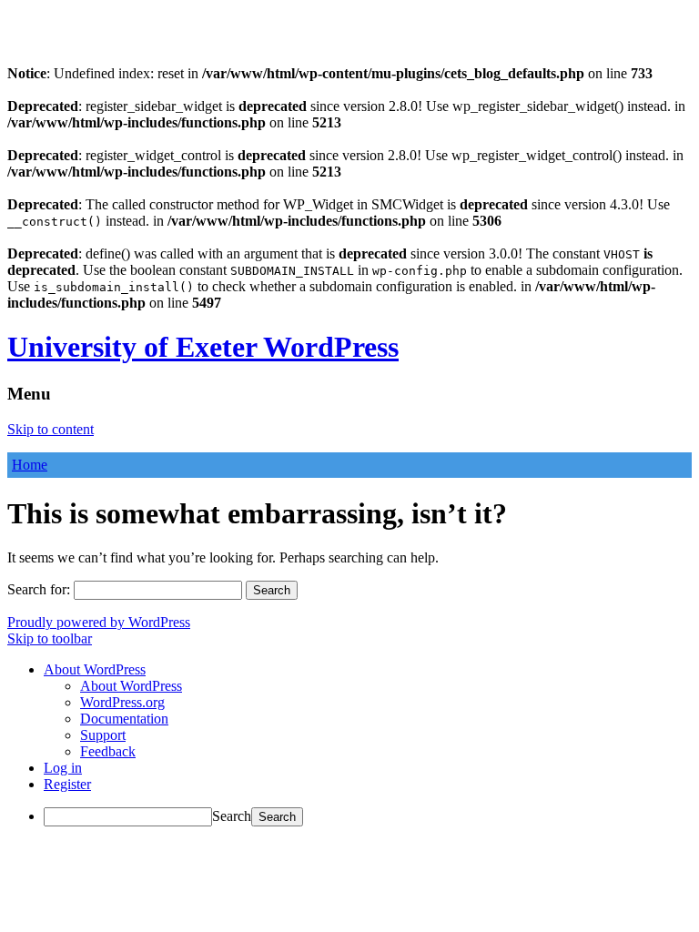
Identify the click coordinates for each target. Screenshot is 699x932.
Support (103, 735)
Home (29, 464)
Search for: (38, 589)
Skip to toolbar (49, 638)
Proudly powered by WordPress (98, 622)
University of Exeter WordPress (203, 346)
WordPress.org (122, 702)
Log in (63, 767)
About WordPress (131, 686)
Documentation (124, 718)
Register (67, 784)
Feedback (108, 751)
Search (231, 816)
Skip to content (50, 429)
